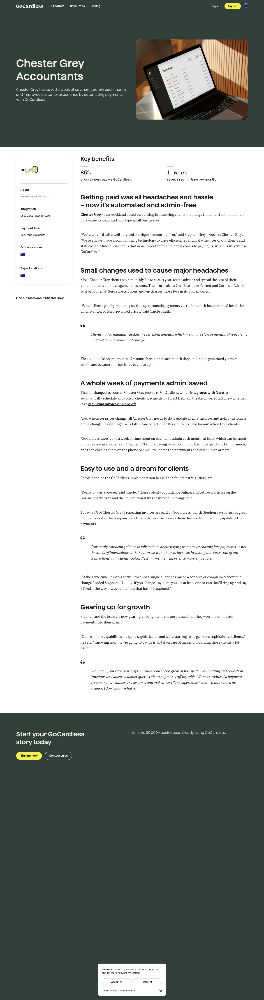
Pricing (95, 6)
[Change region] (246, 5)
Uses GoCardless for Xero (35, 215)
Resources (77, 6)
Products (57, 6)
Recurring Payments (32, 234)
